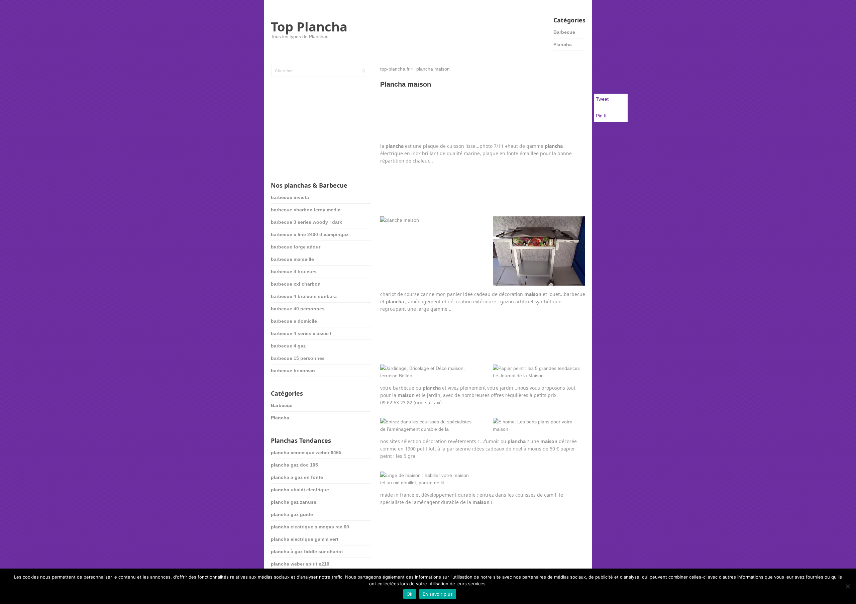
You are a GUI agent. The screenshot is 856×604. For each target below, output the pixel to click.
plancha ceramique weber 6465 (306, 452)
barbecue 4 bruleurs (294, 271)
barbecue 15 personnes (298, 358)
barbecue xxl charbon (296, 284)
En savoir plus (438, 594)
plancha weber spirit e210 (300, 564)
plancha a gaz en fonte (297, 477)
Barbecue (564, 32)
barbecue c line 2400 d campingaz (309, 234)
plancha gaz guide (292, 514)
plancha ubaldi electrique (300, 489)
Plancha (562, 44)
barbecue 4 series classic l (301, 333)
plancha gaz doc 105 (294, 465)
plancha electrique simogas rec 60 (310, 526)
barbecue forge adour (295, 246)
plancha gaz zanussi (294, 502)
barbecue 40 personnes (298, 308)
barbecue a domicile (294, 321)
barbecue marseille (292, 259)
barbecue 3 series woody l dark (306, 222)
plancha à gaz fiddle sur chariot (307, 551)
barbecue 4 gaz (288, 345)
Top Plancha (309, 26)
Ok (410, 594)
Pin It (601, 115)
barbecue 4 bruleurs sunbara (304, 296)
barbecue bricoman (293, 370)
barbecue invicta (290, 197)
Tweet (602, 99)
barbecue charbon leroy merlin (306, 209)
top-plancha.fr (395, 69)
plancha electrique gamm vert (304, 539)
